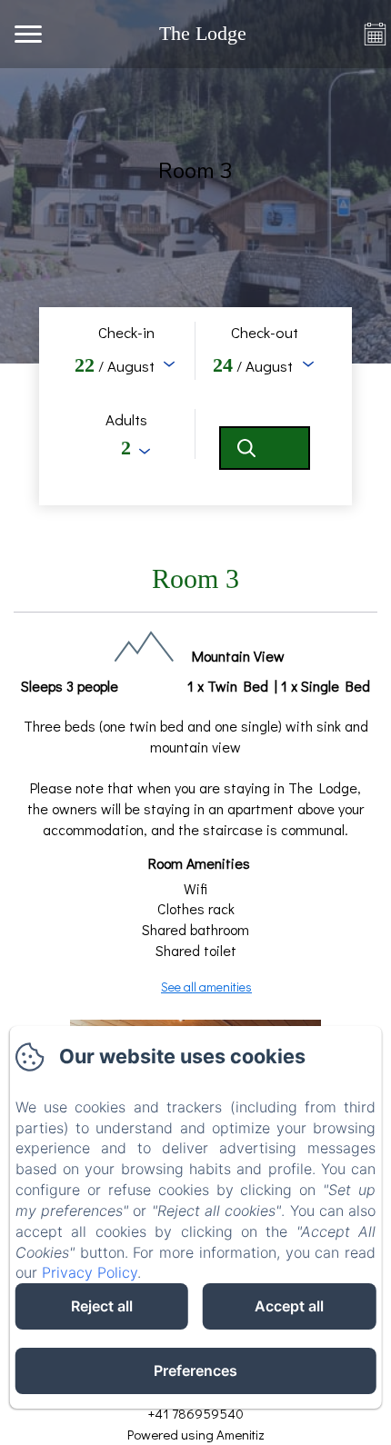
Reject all (102, 1306)
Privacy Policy (89, 1272)
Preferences (195, 1370)
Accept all (289, 1306)
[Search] (264, 448)
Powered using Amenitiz (196, 1434)
